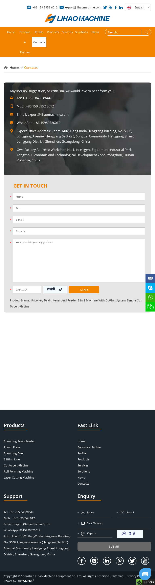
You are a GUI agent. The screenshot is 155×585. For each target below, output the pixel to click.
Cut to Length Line (16, 465)
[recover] (145, 579)
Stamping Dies (13, 453)
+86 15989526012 (47, 123)
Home (11, 32)
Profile (39, 32)
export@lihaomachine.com (83, 7)
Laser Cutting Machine (19, 477)
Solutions (81, 32)
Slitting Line (12, 459)
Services (67, 32)
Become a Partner (25, 42)
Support (13, 496)
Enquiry (86, 496)
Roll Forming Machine (18, 471)
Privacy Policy (136, 576)
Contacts (39, 42)
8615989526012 (29, 530)
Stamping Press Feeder (19, 441)
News (95, 32)
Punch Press (12, 447)
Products (53, 32)
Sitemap (118, 576)
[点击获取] (130, 534)
